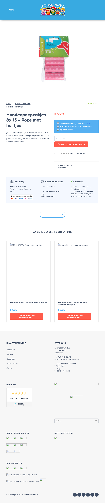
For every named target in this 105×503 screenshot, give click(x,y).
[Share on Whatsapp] (96, 166)
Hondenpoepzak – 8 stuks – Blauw (28, 302)
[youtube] (84, 495)
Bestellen (10, 350)
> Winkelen (59, 366)
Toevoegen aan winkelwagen (71, 144)
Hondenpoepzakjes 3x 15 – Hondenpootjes (72, 303)
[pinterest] (97, 495)
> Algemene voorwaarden (65, 363)
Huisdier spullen (22, 104)
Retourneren (12, 363)
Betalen (9, 354)
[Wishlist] (80, 9)
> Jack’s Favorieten (62, 371)
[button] (26, 316)
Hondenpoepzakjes (15, 107)
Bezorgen (10, 359)
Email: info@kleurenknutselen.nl (67, 359)
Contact (10, 368)
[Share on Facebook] (81, 166)
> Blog (57, 368)
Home (8, 104)
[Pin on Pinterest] (91, 166)
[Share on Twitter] (86, 166)
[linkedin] (92, 495)
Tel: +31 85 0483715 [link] (62, 357)
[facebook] (75, 495)
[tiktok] (88, 495)
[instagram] (79, 495)
